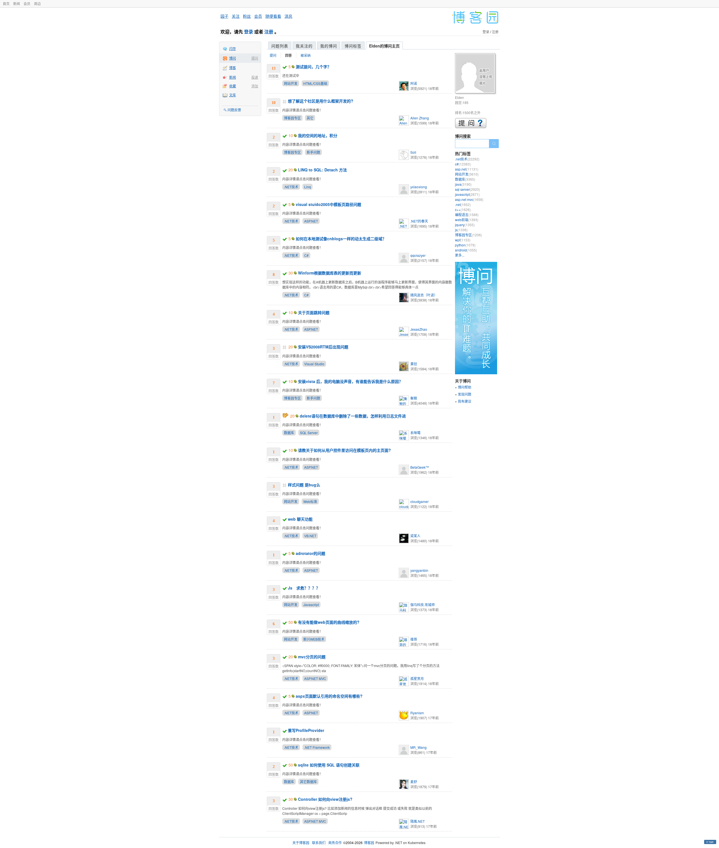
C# (306, 255)
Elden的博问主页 (384, 46)
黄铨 (413, 363)
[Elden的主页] (476, 74)
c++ (463, 209)
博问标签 (353, 46)
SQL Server (309, 432)
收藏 (232, 85)
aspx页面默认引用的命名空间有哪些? (329, 696)
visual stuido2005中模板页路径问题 (328, 204)
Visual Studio (314, 363)
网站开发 (290, 83)
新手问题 (313, 152)
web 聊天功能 (300, 519)
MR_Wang (418, 747)
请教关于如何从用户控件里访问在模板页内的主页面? (344, 450)
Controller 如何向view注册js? (325, 799)
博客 (232, 67)
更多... (459, 255)
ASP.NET (311, 221)
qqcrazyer (418, 255)
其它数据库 (308, 781)
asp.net (466, 169)
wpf (462, 239)
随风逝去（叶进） (423, 295)
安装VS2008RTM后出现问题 (323, 347)
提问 (254, 58)
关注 (236, 16)
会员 (27, 3)
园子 (224, 16)
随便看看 (273, 16)
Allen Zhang (419, 117)
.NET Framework (317, 747)
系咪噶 (415, 432)
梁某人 (415, 535)
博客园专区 (292, 117)
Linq (307, 186)
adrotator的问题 (310, 553)
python (465, 244)
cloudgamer (419, 501)
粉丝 (247, 16)
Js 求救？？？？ (304, 588)
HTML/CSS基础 (315, 83)
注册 (268, 31)
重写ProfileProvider (306, 730)
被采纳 (306, 55)
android (466, 250)
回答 (288, 55)
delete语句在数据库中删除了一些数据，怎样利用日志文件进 (353, 416)
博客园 (369, 842)
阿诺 (413, 83)
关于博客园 (300, 842)
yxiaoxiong (418, 186)
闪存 (232, 48)
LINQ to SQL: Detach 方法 (322, 170)
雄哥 (413, 639)
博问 (232, 58)
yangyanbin (419, 570)
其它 (310, 117)
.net (463, 204)
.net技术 (467, 159)
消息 (288, 16)
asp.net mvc (469, 199)
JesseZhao (418, 329)
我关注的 (304, 46)
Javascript (311, 604)
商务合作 (335, 842)
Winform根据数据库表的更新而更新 (329, 273)
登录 (248, 31)
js (461, 229)
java (463, 184)
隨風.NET (417, 821)
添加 (254, 85)
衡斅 (413, 398)
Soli (413, 152)
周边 (37, 3)
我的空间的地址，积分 (317, 135)
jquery (465, 224)
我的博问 (328, 46)
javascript (467, 194)
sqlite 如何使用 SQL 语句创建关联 (329, 765)
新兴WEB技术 (313, 639)
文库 (232, 94)
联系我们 (319, 842)
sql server (467, 189)
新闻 (16, 3)
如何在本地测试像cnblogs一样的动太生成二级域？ (341, 238)
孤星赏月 (417, 678)
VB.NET (310, 535)
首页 (6, 3)
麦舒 (413, 781)
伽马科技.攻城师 (422, 604)
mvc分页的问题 (312, 656)
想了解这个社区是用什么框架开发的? (320, 101)
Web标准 (310, 501)
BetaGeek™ (419, 467)
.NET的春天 (419, 221)
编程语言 (467, 214)
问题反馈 (234, 109)
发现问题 (464, 394)
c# (463, 164)
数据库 (289, 432)
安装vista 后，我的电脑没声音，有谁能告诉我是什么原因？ (350, 381)
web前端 (466, 219)
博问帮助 (464, 387)
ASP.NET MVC (315, 678)
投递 (254, 77)
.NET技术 (291, 186)
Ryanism (417, 712)
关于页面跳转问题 (313, 312)
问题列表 (279, 46)
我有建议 (464, 401)
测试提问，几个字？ (313, 66)
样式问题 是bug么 (304, 485)
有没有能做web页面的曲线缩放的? (329, 622)
